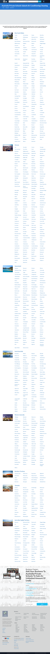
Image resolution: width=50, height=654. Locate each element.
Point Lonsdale (26, 173)
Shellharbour (42, 59)
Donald (24, 233)
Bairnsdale (42, 258)
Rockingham (42, 423)
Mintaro (41, 376)
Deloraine (16, 512)
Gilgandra (42, 102)
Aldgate (16, 411)
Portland (16, 171)
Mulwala (24, 77)
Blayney (24, 129)
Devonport (25, 510)
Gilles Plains (17, 392)
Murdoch (33, 431)
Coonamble (42, 112)
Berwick (41, 254)
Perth (24, 427)
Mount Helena (17, 433)
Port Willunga (17, 363)
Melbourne (25, 194)
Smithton (25, 493)
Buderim (41, 329)
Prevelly (16, 425)
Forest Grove (42, 445)
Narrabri (33, 73)
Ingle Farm (17, 388)
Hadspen (41, 506)
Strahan (32, 491)
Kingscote (33, 384)
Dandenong (42, 235)
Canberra (25, 479)
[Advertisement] (25, 17)
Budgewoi (33, 122)
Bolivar (16, 404)
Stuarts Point (25, 55)
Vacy (24, 45)
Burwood (16, 250)
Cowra (24, 112)
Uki (40, 45)
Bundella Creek (43, 120)
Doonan (41, 317)
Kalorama (33, 211)
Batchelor (16, 481)
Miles (41, 299)
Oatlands (41, 499)
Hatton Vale (42, 311)
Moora (24, 433)
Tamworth (33, 53)
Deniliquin (42, 549)
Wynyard (25, 487)
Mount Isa (25, 297)
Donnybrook (25, 449)
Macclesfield (42, 198)
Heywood (42, 213)
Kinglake (16, 208)
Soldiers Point (17, 59)
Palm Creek (25, 288)
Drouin (32, 231)
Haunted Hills (42, 215)
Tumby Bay (17, 357)
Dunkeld (16, 231)
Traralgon (16, 159)
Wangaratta (42, 155)
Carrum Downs (26, 245)
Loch (32, 200)
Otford (32, 67)
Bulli (24, 122)
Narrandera (25, 73)
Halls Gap (42, 217)
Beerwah (25, 338)
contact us (22, 638)
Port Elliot (42, 365)
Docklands (33, 233)
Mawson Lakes (43, 378)
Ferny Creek (42, 223)
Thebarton (25, 357)
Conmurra (42, 396)
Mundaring (42, 431)
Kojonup (41, 437)
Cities (3, 631)
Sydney (16, 55)
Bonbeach (42, 252)
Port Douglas (34, 284)
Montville (16, 299)
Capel (16, 458)
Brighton (16, 252)
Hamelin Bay (25, 443)
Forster (16, 104)
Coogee (33, 454)
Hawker (33, 388)
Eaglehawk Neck (34, 508)
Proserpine (25, 284)
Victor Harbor (34, 355)
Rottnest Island (34, 423)
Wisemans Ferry (34, 37)
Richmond (33, 497)
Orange (41, 67)
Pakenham (17, 176)
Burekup (24, 458)
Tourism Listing (17, 613)
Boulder (41, 460)
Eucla (24, 447)
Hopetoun (42, 441)
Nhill (15, 180)
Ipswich (41, 309)
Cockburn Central (26, 456)
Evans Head (42, 104)
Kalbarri (41, 439)
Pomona (41, 284)
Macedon (33, 198)
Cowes (41, 237)
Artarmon (16, 139)
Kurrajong (25, 89)
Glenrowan (33, 219)
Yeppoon (16, 268)
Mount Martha (34, 184)
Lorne (24, 200)
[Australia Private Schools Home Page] (5, 614)
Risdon (24, 497)
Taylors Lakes (17, 161)
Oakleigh (16, 178)
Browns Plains (25, 332)
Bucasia (16, 332)
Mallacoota (42, 196)
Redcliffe (25, 282)
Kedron (16, 309)
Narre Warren (25, 182)
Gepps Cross (25, 392)
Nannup (24, 431)
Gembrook (17, 221)
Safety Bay (25, 423)
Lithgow (33, 85)
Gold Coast (42, 313)
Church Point (25, 553)
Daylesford (33, 235)
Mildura (32, 192)
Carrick (32, 512)
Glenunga (33, 390)
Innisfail (16, 311)
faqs (18, 647)
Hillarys (16, 443)
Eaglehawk (33, 229)
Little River (42, 200)
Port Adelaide (34, 368)
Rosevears (42, 495)
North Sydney (34, 69)
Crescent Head (17, 112)
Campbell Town (43, 512)
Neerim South (17, 182)
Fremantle (33, 445)
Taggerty (33, 161)
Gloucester (25, 102)
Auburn (16, 409)
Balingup (33, 462)
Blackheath (17, 131)
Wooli (16, 37)
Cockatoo (25, 241)
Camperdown (42, 248)
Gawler (32, 392)
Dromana (41, 231)
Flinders (24, 223)
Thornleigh (25, 49)
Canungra (42, 325)
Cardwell (24, 325)
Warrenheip (25, 155)
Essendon (16, 227)
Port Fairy (42, 171)
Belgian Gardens (18, 338)
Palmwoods (42, 286)
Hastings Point (17, 96)
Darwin (16, 479)
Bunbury (33, 458)
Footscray (17, 223)
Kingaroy (41, 305)
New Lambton (34, 71)
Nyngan (16, 69)
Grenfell (41, 98)
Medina (32, 435)
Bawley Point (42, 133)
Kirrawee (33, 89)
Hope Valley (25, 388)
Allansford (25, 262)
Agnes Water (17, 347)
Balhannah (42, 407)
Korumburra (42, 204)
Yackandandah (42, 149)
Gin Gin (24, 315)
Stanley (41, 491)
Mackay (24, 303)
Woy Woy (42, 35)
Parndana (33, 370)
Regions (3, 629)
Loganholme (17, 305)
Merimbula (42, 81)
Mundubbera (34, 292)
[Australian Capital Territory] (8, 523)
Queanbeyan (17, 65)
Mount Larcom (17, 297)
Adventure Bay (43, 516)
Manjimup (42, 435)
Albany (16, 467)
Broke (24, 124)
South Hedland (17, 421)
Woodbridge (33, 487)
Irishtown (33, 441)
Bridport (24, 514)
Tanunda (33, 357)
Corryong (16, 239)
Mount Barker (42, 374)
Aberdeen (33, 141)
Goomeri (33, 313)
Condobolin (33, 114)
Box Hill (32, 252)
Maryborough (42, 194)
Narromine (17, 73)
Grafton (16, 100)
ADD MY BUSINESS (5, 642)
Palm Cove (33, 288)
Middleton (25, 378)
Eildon (41, 227)
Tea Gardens (17, 53)
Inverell (41, 92)
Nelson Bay (42, 71)
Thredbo (41, 47)
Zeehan (16, 487)
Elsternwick (33, 227)
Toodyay (16, 419)
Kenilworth (42, 307)
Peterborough (42, 173)
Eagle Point (42, 229)
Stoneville (42, 419)
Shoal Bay (33, 59)
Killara (41, 89)
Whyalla (33, 353)
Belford (24, 133)
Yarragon (41, 147)
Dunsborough (17, 449)
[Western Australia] (8, 417)
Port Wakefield (26, 363)
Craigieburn (33, 237)
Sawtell (16, 63)
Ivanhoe (41, 211)
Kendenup (17, 439)
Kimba (41, 384)
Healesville (33, 215)
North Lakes (17, 290)
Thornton (16, 49)
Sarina (16, 280)
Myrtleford (17, 184)
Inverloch (25, 213)
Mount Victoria (43, 77)
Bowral (32, 124)
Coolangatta (25, 321)
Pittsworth (25, 286)
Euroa (41, 225)
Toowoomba (17, 272)
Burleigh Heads (26, 329)
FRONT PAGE (4, 644)
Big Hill (32, 254)
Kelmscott (25, 439)
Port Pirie (33, 363)
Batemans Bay (34, 135)
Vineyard (16, 45)
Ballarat (32, 258)
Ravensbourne (43, 282)
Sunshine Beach (34, 276)
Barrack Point (42, 135)
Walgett (24, 43)
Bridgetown (25, 460)
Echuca (16, 108)
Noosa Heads (34, 290)
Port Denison (42, 425)
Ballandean (42, 340)
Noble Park (33, 178)
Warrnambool (17, 155)
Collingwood (33, 239)
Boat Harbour (17, 129)
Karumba (33, 309)
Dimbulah (16, 319)
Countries (4, 628)
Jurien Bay (17, 441)
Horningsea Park (26, 542)
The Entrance (34, 49)
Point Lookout (17, 286)
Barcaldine (17, 340)
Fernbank (16, 225)
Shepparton (42, 163)
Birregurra (25, 254)
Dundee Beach (43, 477)
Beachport (25, 407)
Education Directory (43, 613)
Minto (24, 81)
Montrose (25, 190)
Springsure (25, 278)
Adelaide (24, 411)
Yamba (32, 35)
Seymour (16, 165)
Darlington (25, 451)
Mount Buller (34, 186)
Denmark (33, 449)
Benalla (16, 256)
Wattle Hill (33, 153)
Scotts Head (33, 61)
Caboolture (17, 329)
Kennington (17, 211)
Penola (16, 370)
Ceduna (24, 400)
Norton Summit (26, 372)
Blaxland (33, 129)
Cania (16, 327)
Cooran (16, 321)
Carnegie (41, 245)
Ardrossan (33, 409)
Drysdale (25, 231)
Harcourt (25, 217)
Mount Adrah (17, 79)
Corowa (33, 112)
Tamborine (42, 274)
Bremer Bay (33, 460)
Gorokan (41, 100)
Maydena (16, 502)
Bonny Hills (25, 126)
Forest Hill (42, 221)
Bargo (24, 137)
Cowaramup (17, 454)
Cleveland (25, 323)
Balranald (42, 137)
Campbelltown (34, 400)
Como (41, 454)
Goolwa (24, 390)
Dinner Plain (42, 233)
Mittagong (17, 81)
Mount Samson (34, 295)
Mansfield (25, 196)
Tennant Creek (17, 473)
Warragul (33, 155)
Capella (32, 325)
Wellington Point (18, 270)
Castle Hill (25, 118)
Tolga (24, 272)
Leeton (41, 87)
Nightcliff (42, 473)
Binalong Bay (25, 516)
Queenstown (17, 499)
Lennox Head (25, 87)
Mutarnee (17, 292)
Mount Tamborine (26, 295)
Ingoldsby (25, 311)
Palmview (16, 288)
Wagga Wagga (42, 43)
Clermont (33, 323)
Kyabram (33, 204)
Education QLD (34, 618)
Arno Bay (25, 409)
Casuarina (16, 118)
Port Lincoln (25, 365)
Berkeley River (17, 462)
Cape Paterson (34, 248)
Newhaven (33, 180)
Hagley (32, 506)
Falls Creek (33, 225)
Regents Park (42, 63)
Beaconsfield (17, 258)
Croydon (16, 237)
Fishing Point (33, 104)
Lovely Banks (17, 200)
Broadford (42, 250)
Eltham (24, 227)
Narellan (24, 75)
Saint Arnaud (25, 167)
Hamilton (33, 96)
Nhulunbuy (17, 475)
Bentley (24, 462)
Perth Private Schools (35, 614)
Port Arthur (25, 499)
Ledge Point (25, 437)
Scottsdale (33, 493)
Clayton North (42, 241)
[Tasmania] (8, 488)
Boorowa (41, 124)
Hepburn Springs (18, 215)
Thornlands (25, 274)
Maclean (16, 85)
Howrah (16, 506)
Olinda (32, 176)
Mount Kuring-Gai (43, 534)
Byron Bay (25, 627)
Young (16, 35)
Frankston (33, 221)
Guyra (41, 96)
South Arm (17, 493)
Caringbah (33, 118)
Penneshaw (25, 370)
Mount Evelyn (17, 186)
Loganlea (41, 303)
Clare (32, 398)
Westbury (17, 489)
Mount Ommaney (43, 295)
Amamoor (42, 342)
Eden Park (17, 229)
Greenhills (17, 445)
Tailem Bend (42, 357)
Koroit (16, 206)
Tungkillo (41, 355)
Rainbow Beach (18, 284)
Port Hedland (34, 425)
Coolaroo (25, 239)
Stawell (16, 163)
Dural (24, 108)
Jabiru (16, 477)
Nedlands (42, 429)
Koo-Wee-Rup (34, 206)
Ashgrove (25, 342)
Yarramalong (25, 35)
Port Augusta (25, 368)
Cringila (41, 110)
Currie (24, 512)
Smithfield (42, 359)
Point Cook (33, 173)
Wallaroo (24, 355)
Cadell (16, 402)
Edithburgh (42, 392)
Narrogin (16, 431)
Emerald (24, 317)
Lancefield (33, 202)
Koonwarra (25, 206)
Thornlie (24, 419)
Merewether (17, 83)
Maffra (24, 198)
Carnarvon (42, 456)
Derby (41, 510)
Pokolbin (33, 65)
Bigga (32, 131)
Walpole (41, 417)
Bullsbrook (42, 458)
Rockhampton (42, 280)
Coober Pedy (33, 396)
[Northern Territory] (8, 474)
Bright (17, 628)
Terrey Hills (17, 51)
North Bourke (42, 69)
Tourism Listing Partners (30, 639)
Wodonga (16, 151)
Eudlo (32, 315)
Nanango (41, 290)
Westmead (42, 39)
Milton (32, 81)
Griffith (32, 98)
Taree (24, 53)
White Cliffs (33, 39)
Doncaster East (18, 233)
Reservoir (42, 167)
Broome (16, 460)
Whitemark (42, 487)
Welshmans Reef (26, 153)
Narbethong (33, 182)
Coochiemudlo (42, 321)
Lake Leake (25, 504)
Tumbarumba (17, 47)
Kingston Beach (34, 504)
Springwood (33, 55)
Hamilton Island (18, 313)
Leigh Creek (42, 382)
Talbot (24, 161)
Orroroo (41, 370)
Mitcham (24, 192)
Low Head (25, 502)
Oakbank (16, 372)
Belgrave (25, 256)
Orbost (24, 176)
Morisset (33, 79)
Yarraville (25, 147)
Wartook (41, 153)
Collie (16, 456)
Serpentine (33, 421)
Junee (16, 540)
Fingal (16, 508)
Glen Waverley (43, 219)
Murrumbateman (18, 77)
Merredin (16, 435)
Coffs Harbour (26, 116)
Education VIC (42, 616)
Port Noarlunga (43, 363)
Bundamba (33, 329)
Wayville (41, 353)
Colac (41, 239)
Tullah (32, 489)
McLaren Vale (34, 378)
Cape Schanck (25, 248)
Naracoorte (17, 374)
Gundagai (25, 98)
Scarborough (17, 423)
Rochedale (17, 282)
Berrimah (41, 479)
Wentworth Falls (26, 41)
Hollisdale (25, 94)
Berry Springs (34, 479)
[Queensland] (8, 268)
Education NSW (42, 618)
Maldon (16, 198)
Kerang (41, 208)
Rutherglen (33, 167)
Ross (32, 495)
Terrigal (41, 49)
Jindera (24, 92)
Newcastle (25, 71)
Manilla (32, 83)
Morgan (16, 376)
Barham (16, 137)
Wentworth (33, 41)
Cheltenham (25, 243)
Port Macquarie (26, 65)
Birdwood (33, 404)
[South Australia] (8, 354)
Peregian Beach (34, 286)
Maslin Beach (17, 380)
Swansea (16, 491)
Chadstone (42, 243)
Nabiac (32, 75)
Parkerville (42, 427)
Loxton (32, 382)
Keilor (24, 211)
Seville (24, 165)
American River (43, 409)
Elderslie (33, 106)
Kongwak (42, 206)
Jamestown (42, 386)
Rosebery (16, 497)
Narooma (16, 75)
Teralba (24, 51)
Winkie (24, 353)
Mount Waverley (26, 184)
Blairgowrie (17, 254)
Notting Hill (25, 178)
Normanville (33, 372)
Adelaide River (42, 481)
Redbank (33, 282)
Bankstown (33, 137)
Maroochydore (26, 301)
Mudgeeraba (42, 292)
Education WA (34, 616)
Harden (24, 96)
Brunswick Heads (43, 122)
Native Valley (42, 372)
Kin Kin (16, 307)
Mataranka (25, 475)
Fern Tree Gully (26, 225)
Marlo (16, 196)
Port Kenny (33, 365)
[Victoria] (8, 147)
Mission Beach (34, 299)
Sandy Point (42, 165)
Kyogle (41, 538)
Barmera (33, 407)
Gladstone (17, 315)
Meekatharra (25, 435)
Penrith (16, 67)
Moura (16, 295)
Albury (24, 141)
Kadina (32, 386)
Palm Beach (25, 67)
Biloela (32, 336)
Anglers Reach (17, 141)
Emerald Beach (26, 106)
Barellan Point (42, 338)
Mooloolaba (42, 297)
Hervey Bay (33, 311)
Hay (40, 94)
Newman (33, 429)
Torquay (33, 159)
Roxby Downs (17, 361)
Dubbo (41, 108)
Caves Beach (42, 116)
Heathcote (25, 215)
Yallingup (16, 417)
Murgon (24, 292)
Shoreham (33, 163)
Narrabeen (42, 73)
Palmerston (25, 473)
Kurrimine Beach (34, 305)
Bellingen (16, 133)
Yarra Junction (17, 149)
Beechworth (33, 256)
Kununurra (33, 437)
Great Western (26, 219)
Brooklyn (16, 124)
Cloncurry (16, 323)
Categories (7, 7)
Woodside (17, 353)
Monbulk (16, 192)
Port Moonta (17, 365)
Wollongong (25, 37)
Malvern (33, 196)
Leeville (32, 87)
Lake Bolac (17, 204)
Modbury (25, 376)
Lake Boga (25, 204)
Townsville (42, 270)
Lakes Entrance (43, 202)
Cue (40, 451)
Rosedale (25, 361)
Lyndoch (24, 382)
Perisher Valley (43, 65)
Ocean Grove (42, 176)
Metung (16, 194)
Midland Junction (43, 433)
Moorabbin (17, 190)
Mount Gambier (34, 374)
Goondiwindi (25, 313)
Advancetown (25, 347)
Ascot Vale (25, 260)
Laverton (25, 202)
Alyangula (25, 481)
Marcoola (33, 301)
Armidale (24, 139)
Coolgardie (25, 454)
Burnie (16, 514)
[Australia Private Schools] (8, 1)
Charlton (33, 243)
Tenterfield (33, 51)
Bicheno (33, 516)
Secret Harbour (43, 421)
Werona (16, 153)
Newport (16, 71)
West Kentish (25, 489)
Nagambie (42, 182)
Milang (16, 378)
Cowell (16, 394)
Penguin (33, 499)
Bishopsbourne (17, 516)
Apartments (12, 7)
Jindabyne (33, 92)
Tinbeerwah (33, 272)
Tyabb (41, 157)
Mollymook (34, 630)
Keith (24, 386)
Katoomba (17, 92)
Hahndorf (42, 388)
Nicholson (42, 178)
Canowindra (25, 120)
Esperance (33, 447)
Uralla (32, 45)
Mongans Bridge (43, 190)
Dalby (24, 319)
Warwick (24, 270)
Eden (41, 106)
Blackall (16, 336)
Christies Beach (43, 398)
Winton (41, 268)
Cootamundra (42, 551)
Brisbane (41, 332)
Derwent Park (34, 510)
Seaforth (41, 278)
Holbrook (33, 94)
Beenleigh (33, 338)
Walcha (32, 43)
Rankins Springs (43, 528)
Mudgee (33, 77)
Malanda (16, 303)
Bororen (33, 334)
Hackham (16, 390)
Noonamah (33, 473)
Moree (41, 79)
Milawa (41, 192)
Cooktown (33, 321)
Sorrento (24, 421)
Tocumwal (33, 47)
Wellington (42, 41)
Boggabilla (42, 126)
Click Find (33, 613)
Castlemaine (17, 245)
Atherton (16, 342)
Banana (24, 340)
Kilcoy (32, 307)
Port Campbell (17, 173)
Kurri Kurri (17, 89)
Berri (41, 404)
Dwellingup (42, 447)
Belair (16, 407)
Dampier (33, 451)
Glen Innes (33, 102)
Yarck (32, 149)
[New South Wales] (8, 35)
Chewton (16, 243)
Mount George (17, 536)
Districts (3, 632)
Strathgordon (25, 491)
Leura (16, 87)
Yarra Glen (25, 149)
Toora (41, 159)
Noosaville (25, 290)
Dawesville (17, 451)
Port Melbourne (34, 171)
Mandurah (17, 437)
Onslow (16, 429)
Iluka (16, 94)
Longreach (33, 303)
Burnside (25, 402)
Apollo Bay (33, 260)
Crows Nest (42, 319)
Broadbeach (33, 332)
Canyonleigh (17, 120)
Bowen (24, 334)
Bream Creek (34, 514)
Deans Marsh (25, 235)
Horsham (33, 213)
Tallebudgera (17, 276)
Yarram (32, 147)
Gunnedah (17, 98)
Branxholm (42, 514)
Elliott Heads (33, 317)
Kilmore (32, 208)
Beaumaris (42, 256)
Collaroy (16, 116)
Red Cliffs (25, 169)
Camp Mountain (26, 327)
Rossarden (25, 495)
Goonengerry (17, 546)
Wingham (42, 37)
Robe (32, 361)
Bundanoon (17, 122)
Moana (32, 376)
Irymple (16, 213)
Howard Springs (34, 477)
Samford (24, 280)
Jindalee (24, 441)
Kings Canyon (34, 475)
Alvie (16, 262)
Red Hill (16, 169)
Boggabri (33, 126)
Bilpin (24, 131)
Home (3, 7)
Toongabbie (42, 524)
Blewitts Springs (26, 404)
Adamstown (25, 561)
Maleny (41, 301)
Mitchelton (25, 299)
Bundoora (25, 250)
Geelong (24, 221)
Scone (41, 61)
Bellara (41, 336)
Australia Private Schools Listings (40, 653)
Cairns (41, 327)
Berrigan (41, 131)
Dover (16, 510)
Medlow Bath (25, 83)
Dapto (32, 110)
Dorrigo (16, 110)
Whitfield (33, 151)
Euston (16, 106)
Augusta (24, 464)
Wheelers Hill (42, 151)
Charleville (17, 325)
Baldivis (41, 462)
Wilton (24, 39)
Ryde (32, 63)
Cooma (24, 114)
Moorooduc (42, 188)
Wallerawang (17, 43)
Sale (15, 167)
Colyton (41, 114)
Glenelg (41, 390)
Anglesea (41, 260)
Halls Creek (33, 443)
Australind (17, 464)
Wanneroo (33, 417)
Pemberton (33, 427)
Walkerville (25, 157)
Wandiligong (17, 157)
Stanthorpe (42, 276)
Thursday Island (18, 274)
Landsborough (26, 305)
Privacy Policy (16, 648)
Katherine (42, 475)
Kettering (42, 504)
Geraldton (25, 445)
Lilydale (16, 202)
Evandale (25, 508)
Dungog (33, 108)
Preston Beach (26, 425)
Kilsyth (24, 208)
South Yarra (25, 163)
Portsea (41, 169)
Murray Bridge (26, 374)
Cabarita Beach (34, 120)
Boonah (41, 334)
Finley (24, 546)
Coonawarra (33, 394)
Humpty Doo (25, 477)
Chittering (33, 456)
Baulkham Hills (17, 135)
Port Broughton (18, 368)
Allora (24, 344)
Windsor (16, 39)
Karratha (33, 439)
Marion (32, 380)
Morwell (41, 186)
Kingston (25, 384)
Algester (33, 344)
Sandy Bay (42, 493)
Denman (24, 110)
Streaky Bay (17, 359)
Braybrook (25, 252)
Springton (33, 359)
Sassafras (33, 165)
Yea (15, 147)
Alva (15, 344)
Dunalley (41, 508)
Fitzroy (32, 223)
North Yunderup (26, 429)
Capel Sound (17, 248)
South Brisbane (34, 278)
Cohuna (16, 241)
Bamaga (33, 340)
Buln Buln (33, 250)
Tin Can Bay (42, 272)
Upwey (32, 157)
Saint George (33, 280)
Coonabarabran (18, 114)
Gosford (33, 100)
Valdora (32, 270)
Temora (41, 51)
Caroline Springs (34, 245)
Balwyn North (25, 258)
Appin (41, 139)
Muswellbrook (42, 75)
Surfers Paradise (26, 276)
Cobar (32, 116)
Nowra (24, 69)
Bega (32, 133)
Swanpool (42, 161)
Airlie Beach (26, 630)
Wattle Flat (17, 355)
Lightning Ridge (43, 85)
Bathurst (24, 135)
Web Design (16, 645)
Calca (41, 400)
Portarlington (25, 171)
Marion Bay (25, 380)
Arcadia (32, 139)
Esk (40, 315)
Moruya (24, 79)
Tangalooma (33, 274)
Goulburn (25, 100)
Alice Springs (33, 481)
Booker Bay (17, 126)
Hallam (16, 219)
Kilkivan (24, 307)
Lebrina (41, 502)
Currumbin (33, 319)
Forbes (24, 104)
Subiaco (32, 419)
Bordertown (42, 402)
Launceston (17, 504)
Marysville (33, 194)
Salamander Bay (26, 63)
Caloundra (33, 327)
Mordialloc (33, 188)
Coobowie (42, 394)
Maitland (41, 83)
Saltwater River (18, 495)
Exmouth (16, 447)
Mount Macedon (43, 184)
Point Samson (17, 427)
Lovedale (25, 85)
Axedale (16, 260)
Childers (41, 323)
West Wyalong (17, 41)
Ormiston (42, 288)
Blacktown (42, 129)
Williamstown (25, 151)
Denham (41, 449)
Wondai (32, 268)
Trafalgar (25, 159)
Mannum (41, 380)
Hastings (16, 217)
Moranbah (33, 297)
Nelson (41, 180)
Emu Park (16, 317)
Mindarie (33, 433)
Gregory (41, 443)
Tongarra (25, 47)
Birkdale (24, 336)
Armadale (33, 464)
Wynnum (25, 268)
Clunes (32, 241)
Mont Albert (33, 190)
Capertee (42, 118)
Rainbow (33, 169)
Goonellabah (17, 102)
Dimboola (16, 235)
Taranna (41, 489)
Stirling (24, 359)
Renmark (41, 361)
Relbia (41, 497)
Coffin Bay (25, 398)
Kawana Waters (26, 309)
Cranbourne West (26, 237)
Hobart (24, 506)
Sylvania (41, 53)
